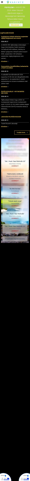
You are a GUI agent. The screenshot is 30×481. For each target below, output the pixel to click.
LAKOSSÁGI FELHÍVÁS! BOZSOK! (11, 117)
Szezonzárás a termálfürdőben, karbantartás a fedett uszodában (14, 67)
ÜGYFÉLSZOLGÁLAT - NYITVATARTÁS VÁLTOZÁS (12, 92)
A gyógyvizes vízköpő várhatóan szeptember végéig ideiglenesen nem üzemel (14, 37)
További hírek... (21, 132)
